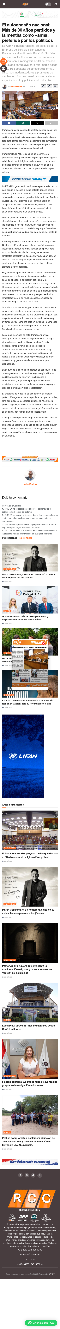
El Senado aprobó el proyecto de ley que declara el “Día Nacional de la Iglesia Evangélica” (30, 855)
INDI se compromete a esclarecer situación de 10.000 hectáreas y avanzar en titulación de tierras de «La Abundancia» (28, 1141)
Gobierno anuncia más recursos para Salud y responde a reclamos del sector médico (25, 618)
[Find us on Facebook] (20, 1175)
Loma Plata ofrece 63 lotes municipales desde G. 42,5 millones (28, 1027)
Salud (7, 611)
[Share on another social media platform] (51, 123)
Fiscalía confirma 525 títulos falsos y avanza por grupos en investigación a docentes (29, 1083)
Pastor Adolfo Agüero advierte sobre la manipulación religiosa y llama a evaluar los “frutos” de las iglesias (27, 969)
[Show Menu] (4, 4)
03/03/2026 (31, 86)
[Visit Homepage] (25, 4)
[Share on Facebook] (9, 123)
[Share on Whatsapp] (23, 123)
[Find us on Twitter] (39, 1175)
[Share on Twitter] (37, 123)
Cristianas (9, 569)
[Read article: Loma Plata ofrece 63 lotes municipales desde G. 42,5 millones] (30, 1002)
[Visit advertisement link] (30, 16)
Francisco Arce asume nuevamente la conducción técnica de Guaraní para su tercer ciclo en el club (27, 702)
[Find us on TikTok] (33, 1175)
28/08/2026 (8, 977)
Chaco (7, 1020)
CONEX (52, 1274)
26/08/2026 (8, 861)
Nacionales (9, 848)
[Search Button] (56, 4)
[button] (41, 1323)
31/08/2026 (8, 581)
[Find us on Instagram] (27, 1175)
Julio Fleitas (16, 86)
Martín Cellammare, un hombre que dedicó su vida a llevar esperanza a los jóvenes (28, 576)
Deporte (8, 695)
